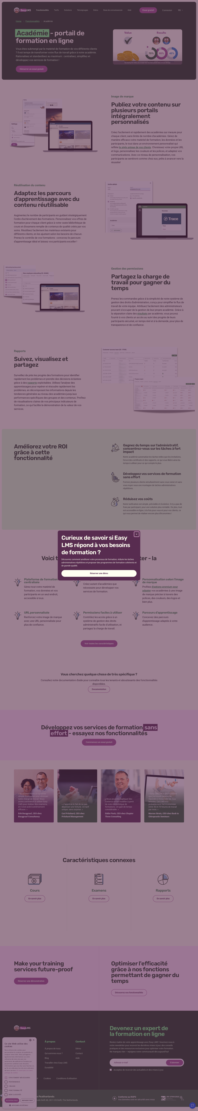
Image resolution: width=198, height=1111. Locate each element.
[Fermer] (136, 534)
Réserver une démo (99, 573)
